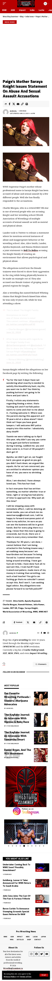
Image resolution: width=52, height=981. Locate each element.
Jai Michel (13, 111)
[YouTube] (44, 633)
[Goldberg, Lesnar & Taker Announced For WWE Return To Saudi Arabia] (42, 883)
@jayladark (36, 345)
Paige (21, 608)
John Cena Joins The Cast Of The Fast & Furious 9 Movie (17, 897)
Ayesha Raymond (32, 601)
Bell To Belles (31, 250)
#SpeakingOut (36, 321)
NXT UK (13, 608)
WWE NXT (43, 612)
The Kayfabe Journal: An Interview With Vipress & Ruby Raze (17, 718)
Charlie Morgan (10, 604)
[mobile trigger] (5, 3)
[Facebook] (41, 633)
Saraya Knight (31, 608)
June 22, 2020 (13, 332)
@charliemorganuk (16, 345)
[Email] (18, 104)
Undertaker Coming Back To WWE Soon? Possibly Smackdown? (16, 867)
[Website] (38, 633)
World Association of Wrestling (17, 612)
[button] (7, 832)
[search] (39, 3)
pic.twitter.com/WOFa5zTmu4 (21, 354)
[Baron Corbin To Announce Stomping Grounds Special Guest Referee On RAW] (42, 911)
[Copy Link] (22, 104)
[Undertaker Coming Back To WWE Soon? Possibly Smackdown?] (42, 867)
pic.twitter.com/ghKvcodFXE (20, 324)
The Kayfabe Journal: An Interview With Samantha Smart (17, 736)
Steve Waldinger (12, 726)
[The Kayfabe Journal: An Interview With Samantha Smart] (41, 737)
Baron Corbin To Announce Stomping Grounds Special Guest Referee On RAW (16, 911)
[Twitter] (41, 953)
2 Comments (42, 664)
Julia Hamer (38, 604)
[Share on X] (14, 104)
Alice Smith (18, 601)
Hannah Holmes (25, 604)
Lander (6, 608)
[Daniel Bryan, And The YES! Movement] (41, 755)
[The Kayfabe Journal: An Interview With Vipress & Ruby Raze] (41, 720)
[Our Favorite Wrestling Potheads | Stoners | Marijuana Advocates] (41, 699)
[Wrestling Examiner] (26, 3)
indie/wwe (10, 22)
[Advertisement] (26, 51)
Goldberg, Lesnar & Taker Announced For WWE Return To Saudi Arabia (17, 883)
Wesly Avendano (12, 758)
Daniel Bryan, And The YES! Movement (17, 751)
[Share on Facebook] (9, 104)
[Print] (27, 104)
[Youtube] (46, 953)
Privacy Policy (10, 976)
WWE (35, 612)
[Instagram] (48, 633)
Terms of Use (25, 976)
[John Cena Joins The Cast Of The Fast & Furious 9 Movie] (42, 899)
